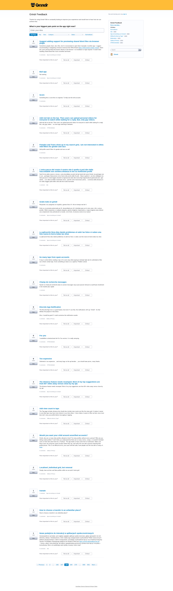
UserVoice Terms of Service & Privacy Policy (86, 586)
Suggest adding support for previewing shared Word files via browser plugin (69, 42)
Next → (94, 565)
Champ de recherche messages (52, 282)
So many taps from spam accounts (54, 257)
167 (62, 565)
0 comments (42, 78)
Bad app (43, 72)
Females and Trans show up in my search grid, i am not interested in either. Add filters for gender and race (71, 146)
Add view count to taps (49, 409)
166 (57, 565)
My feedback (88, 34)
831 (88, 565)
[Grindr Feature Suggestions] (39, 4)
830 (84, 565)
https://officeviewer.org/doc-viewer (89, 47)
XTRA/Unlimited (51, 127)
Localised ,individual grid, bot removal (55, 468)
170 (75, 565)
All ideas (112, 27)
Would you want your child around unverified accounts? (63, 435)
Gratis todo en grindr (48, 202)
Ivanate (42, 491)
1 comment (42, 185)
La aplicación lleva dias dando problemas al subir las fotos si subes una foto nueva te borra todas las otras (70, 233)
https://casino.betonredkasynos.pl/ (89, 541)
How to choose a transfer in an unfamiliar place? (60, 510)
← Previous (40, 565)
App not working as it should (54, 54)
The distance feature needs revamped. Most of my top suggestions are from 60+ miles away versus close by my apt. (69, 383)
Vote (33, 46)
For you (42, 336)
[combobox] (124, 50)
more (40, 447)
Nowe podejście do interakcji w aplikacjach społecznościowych (66, 533)
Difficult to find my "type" (53, 418)
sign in (125, 14)
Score (41, 95)
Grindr (116, 54)
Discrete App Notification (50, 307)
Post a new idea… (115, 25)
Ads (47, 185)
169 (71, 565)
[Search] (139, 50)
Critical (88, 60)
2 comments (42, 54)
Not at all (67, 60)
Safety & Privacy (50, 318)
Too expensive (45, 359)
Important (77, 60)
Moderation (113, 38)
